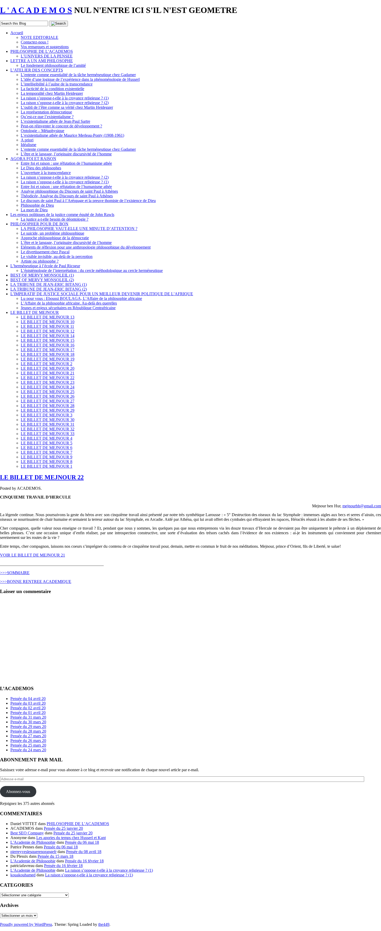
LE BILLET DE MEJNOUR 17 (47, 350)
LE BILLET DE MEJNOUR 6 (46, 447)
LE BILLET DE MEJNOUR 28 (47, 405)
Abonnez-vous (18, 791)
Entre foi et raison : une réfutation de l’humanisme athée (66, 163)
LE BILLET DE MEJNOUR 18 (47, 354)
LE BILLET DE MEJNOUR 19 (47, 359)
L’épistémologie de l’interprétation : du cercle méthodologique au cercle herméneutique (92, 270)
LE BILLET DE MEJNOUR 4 (46, 438)
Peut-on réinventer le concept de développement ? (61, 126)
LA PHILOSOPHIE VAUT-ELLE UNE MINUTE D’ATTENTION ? (79, 228)
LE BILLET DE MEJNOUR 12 (47, 331)
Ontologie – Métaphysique (42, 130)
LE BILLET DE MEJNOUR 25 (47, 391)
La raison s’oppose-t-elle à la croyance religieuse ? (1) (65, 98)
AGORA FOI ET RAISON (33, 158)
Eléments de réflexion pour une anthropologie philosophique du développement (86, 247)
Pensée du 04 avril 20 (28, 698)
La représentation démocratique (46, 112)
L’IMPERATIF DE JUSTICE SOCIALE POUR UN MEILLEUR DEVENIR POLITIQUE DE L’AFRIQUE (101, 294)
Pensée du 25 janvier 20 (63, 828)
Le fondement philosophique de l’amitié (53, 65)
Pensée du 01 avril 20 (28, 712)
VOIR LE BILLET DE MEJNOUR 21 (32, 555)
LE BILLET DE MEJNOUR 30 (47, 419)
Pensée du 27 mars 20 (28, 736)
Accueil (16, 33)
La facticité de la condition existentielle (52, 88)
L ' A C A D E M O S (36, 10)
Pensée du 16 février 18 (84, 861)
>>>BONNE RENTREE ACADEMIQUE (35, 581)
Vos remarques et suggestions (45, 47)
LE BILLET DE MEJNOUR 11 (47, 326)
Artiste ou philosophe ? (40, 261)
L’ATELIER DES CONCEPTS (36, 70)
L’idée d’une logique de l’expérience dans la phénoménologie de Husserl (80, 79)
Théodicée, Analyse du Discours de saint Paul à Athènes (67, 196)
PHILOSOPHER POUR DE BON (39, 224)
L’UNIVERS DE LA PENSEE (47, 56)
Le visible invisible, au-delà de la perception (57, 256)
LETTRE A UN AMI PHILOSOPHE (41, 61)
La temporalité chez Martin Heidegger (52, 93)
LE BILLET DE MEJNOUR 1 (46, 466)
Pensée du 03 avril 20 (28, 703)
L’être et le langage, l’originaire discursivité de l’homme (66, 154)
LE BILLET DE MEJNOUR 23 (47, 382)
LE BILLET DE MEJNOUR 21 (47, 373)
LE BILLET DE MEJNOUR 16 (47, 345)
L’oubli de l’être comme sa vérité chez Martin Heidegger (67, 107)
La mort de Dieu (34, 210)
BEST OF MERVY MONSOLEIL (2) (42, 280)
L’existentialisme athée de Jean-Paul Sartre (55, 121)
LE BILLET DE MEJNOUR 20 (47, 368)
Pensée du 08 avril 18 (83, 851)
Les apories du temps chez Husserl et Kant (71, 837)
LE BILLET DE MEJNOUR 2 (46, 364)
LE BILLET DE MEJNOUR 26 (47, 396)
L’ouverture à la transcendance (46, 172)
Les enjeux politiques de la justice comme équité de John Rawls (62, 214)
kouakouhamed (23, 875)
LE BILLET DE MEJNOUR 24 (47, 387)
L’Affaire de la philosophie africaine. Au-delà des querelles (69, 303)
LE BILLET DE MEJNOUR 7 (46, 452)
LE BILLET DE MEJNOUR (34, 312)
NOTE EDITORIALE (39, 37)
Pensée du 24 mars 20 (28, 750)
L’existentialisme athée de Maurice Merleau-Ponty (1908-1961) (72, 135)
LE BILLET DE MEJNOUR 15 (47, 340)
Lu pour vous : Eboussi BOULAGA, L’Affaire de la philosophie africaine (81, 298)
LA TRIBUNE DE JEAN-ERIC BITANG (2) (48, 289)
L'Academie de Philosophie (32, 842)
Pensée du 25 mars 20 (28, 745)
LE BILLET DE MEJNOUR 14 (47, 336)
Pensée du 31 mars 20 (28, 717)
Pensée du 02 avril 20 (28, 708)
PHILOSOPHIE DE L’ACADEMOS (41, 51)
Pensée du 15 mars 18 (55, 856)
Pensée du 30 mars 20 (28, 722)
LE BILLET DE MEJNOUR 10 (47, 322)
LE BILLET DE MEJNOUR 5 (46, 443)
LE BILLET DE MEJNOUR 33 (47, 433)
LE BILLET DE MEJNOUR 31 (47, 424)
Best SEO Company (27, 833)
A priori (27, 140)
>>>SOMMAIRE (15, 573)
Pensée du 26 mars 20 (28, 740)
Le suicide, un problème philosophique (52, 233)
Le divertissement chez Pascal (45, 252)
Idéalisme (28, 144)
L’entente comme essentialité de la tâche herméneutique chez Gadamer (78, 75)
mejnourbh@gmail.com (361, 506)
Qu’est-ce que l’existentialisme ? (47, 116)
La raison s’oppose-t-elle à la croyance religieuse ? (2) (65, 102)
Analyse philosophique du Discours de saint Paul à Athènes (69, 191)
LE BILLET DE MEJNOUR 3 (46, 415)
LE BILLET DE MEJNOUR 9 (46, 457)
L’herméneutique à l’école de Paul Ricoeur (45, 266)
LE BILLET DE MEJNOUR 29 (47, 410)
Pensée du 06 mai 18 (82, 842)
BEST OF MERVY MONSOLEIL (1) (42, 275)
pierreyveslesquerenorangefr (33, 851)
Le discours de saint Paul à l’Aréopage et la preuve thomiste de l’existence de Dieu (88, 200)
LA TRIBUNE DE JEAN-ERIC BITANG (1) (48, 284)
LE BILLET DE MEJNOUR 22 (47, 378)
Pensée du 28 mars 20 (28, 731)
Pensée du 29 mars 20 (28, 726)
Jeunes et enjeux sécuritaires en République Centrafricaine (68, 308)
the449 (103, 924)
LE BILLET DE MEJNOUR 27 (47, 401)
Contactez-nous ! (34, 42)
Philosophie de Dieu (37, 205)
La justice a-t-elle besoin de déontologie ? (54, 219)
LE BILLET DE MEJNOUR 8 (46, 461)
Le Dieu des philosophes (41, 168)
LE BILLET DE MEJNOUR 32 (47, 429)
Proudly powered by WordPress (26, 924)
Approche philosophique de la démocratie (55, 238)
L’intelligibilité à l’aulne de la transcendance (57, 84)
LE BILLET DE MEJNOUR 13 (47, 317)
